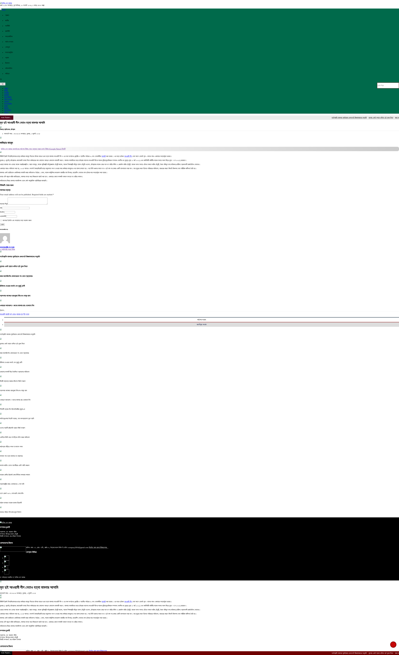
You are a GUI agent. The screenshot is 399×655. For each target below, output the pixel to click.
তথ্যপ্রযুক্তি (9, 52)
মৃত (22, 314)
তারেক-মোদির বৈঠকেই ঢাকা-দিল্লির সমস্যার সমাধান (15, 475)
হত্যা (27, 314)
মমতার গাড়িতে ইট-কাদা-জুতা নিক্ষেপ (10, 512)
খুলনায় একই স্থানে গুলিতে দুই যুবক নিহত (353, 118)
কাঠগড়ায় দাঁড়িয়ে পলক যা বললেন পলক (11, 447)
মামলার (18, 314)
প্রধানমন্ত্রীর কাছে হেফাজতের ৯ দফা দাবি (12, 484)
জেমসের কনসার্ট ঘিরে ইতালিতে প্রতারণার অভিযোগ (14, 372)
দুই (11, 314)
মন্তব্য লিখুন (4, 204)
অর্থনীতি (7, 26)
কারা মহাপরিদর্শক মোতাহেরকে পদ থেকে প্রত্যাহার (382, 118)
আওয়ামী (2, 314)
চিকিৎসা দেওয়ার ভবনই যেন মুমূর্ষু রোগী (12, 286)
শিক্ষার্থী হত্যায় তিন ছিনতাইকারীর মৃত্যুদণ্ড (12, 409)
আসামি (104, 156)
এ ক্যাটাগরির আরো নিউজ (7, 249)
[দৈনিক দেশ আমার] (6, 3)
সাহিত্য (7, 74)
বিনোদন (7, 63)
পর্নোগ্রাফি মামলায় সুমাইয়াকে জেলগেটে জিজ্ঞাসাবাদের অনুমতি (321, 118)
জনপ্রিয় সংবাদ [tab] (201, 324)
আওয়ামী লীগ (128, 156)
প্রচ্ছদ (7, 15)
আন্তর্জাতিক (8, 36)
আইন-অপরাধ (9, 42)
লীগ (24, 314)
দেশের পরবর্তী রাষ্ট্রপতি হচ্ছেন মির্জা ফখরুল (12, 428)
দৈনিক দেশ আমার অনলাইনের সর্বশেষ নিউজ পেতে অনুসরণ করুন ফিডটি (33, 149)
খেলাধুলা (7, 47)
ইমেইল (2, 212)
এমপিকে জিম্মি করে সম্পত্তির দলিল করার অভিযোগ (15, 437)
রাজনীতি (7, 31)
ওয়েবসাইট (3, 216)
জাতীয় (7, 20)
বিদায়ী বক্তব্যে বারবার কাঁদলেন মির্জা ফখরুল (12, 381)
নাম (1, 208)
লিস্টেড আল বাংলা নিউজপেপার (98, 547)
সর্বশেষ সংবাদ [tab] (201, 320)
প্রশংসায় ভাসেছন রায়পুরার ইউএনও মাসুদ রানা (15, 296)
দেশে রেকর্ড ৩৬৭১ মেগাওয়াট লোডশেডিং (12, 493)
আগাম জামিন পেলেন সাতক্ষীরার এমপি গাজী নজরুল (14, 465)
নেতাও (14, 314)
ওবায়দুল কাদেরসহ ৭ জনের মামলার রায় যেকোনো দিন (17, 305)
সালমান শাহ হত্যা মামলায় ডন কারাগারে (11, 456)
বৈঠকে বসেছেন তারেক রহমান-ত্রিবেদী (11, 503)
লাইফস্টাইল (8, 68)
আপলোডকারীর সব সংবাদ (7, 247)
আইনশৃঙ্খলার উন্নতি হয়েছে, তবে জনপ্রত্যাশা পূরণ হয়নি (17, 418)
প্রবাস (7, 58)
